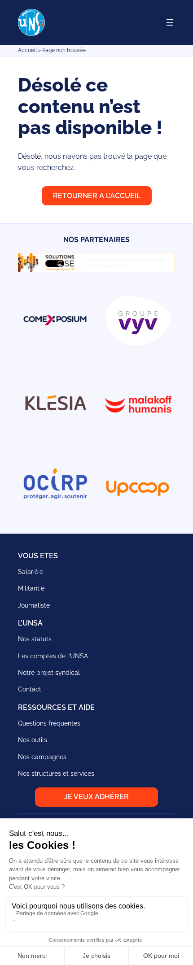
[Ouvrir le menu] (169, 22)
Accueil (27, 50)
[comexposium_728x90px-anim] (96, 269)
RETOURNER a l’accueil (96, 195)
